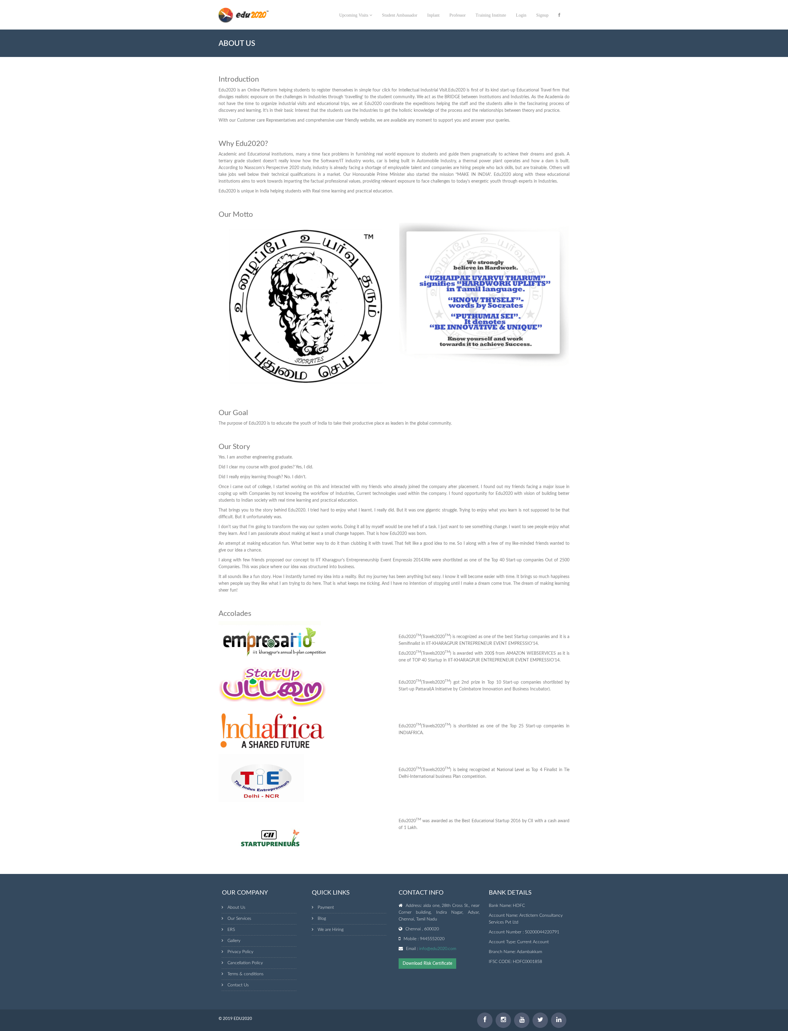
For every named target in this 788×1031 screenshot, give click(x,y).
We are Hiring (331, 930)
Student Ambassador (399, 15)
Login (521, 15)
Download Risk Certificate (427, 963)
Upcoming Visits (354, 15)
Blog (322, 918)
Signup (542, 15)
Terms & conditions (245, 974)
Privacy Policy (240, 952)
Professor (457, 15)
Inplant (433, 15)
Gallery (233, 941)
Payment (326, 907)
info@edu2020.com (437, 949)
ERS (231, 930)
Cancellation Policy (245, 963)
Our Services (239, 918)
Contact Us (238, 985)
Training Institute (491, 15)
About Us (236, 907)
